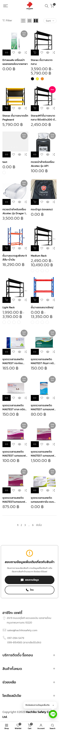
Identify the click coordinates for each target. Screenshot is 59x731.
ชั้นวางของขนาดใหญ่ (42, 307)
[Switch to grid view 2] (35, 21)
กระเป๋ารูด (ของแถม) (42, 209)
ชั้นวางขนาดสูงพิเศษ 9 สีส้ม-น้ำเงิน (14, 258)
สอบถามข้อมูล (32, 580)
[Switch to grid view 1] (29, 21)
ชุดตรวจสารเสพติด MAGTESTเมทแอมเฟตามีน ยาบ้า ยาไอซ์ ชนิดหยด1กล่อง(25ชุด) (15, 500)
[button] (14, 52)
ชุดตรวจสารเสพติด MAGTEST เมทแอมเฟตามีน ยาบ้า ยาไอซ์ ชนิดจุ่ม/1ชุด (43, 407)
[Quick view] (19, 52)
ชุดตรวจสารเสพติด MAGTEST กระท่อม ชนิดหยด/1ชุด (13, 361)
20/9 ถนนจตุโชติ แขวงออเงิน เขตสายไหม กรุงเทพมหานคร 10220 (29, 620)
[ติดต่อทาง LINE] (53, 714)
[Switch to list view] (23, 21)
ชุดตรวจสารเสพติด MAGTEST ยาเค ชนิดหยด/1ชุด (13, 407)
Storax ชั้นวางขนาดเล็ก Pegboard (15, 117)
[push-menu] (7, 6)
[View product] (6, 52)
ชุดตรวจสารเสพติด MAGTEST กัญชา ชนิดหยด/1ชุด (43, 361)
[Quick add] (35, 52)
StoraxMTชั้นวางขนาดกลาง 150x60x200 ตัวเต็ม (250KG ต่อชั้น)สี (43, 117)
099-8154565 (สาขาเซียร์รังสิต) (24, 642)
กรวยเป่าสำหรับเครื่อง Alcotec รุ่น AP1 (42, 164)
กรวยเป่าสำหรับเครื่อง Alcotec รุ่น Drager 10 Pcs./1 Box (14, 211)
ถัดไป (39, 525)
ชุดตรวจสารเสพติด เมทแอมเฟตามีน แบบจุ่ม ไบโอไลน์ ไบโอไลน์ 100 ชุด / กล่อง (42, 500)
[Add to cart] (6, 108)
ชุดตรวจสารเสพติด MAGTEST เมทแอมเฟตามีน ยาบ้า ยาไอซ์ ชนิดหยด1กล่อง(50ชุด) (43, 454)
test (4, 162)
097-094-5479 (15, 638)
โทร (32, 590)
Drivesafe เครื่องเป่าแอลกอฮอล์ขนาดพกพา (15, 62)
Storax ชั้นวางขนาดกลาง (41, 62)
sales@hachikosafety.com (22, 630)
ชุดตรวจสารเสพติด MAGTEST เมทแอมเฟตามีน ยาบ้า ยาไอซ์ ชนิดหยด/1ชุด (15, 454)
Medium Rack (39, 256)
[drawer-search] (47, 6)
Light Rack (8, 307)
